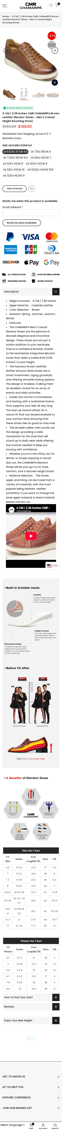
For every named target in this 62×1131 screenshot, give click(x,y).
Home (5, 16)
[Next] (55, 50)
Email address (12, 207)
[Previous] (7, 50)
